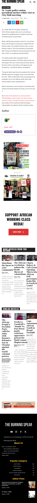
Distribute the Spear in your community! (8, 266)
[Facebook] (9, 22)
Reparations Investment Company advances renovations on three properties (12, 484)
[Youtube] (11, 432)
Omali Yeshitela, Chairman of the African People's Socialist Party (6, 360)
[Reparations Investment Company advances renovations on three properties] (32, 484)
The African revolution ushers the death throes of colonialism (20, 268)
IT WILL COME (6, 492)
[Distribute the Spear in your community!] (8, 258)
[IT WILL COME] (32, 494)
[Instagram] (16, 432)
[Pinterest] (17, 22)
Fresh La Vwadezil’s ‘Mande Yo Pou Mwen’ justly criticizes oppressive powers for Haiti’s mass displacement (20, 332)
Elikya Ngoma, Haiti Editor (19, 345)
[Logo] (13, 1)
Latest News (6, 7)
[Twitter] (13, 22)
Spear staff (6, 18)
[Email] (20, 131)
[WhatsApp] (21, 22)
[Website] (18, 131)
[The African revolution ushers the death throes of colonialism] (20, 258)
